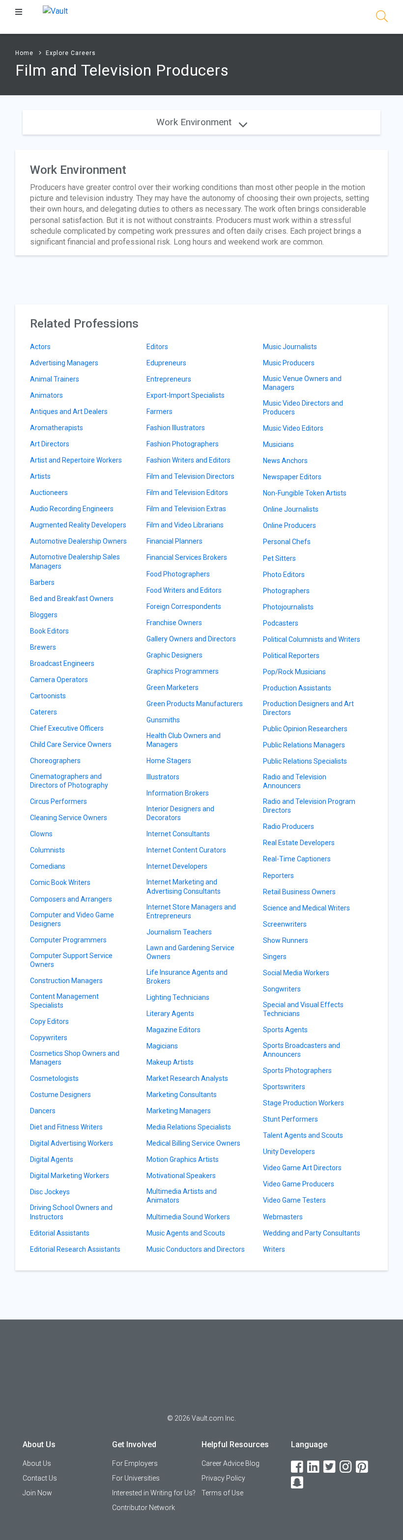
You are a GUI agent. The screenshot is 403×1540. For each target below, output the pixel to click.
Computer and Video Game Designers (72, 919)
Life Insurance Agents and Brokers (187, 976)
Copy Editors (49, 1021)
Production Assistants (297, 688)
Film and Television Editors (187, 492)
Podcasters (280, 623)
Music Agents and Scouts (185, 1233)
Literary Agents (170, 1014)
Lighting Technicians (177, 997)
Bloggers (44, 615)
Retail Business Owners (299, 892)
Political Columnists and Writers (311, 639)
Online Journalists (290, 509)
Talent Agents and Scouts (303, 1135)
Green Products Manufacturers (194, 704)
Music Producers (289, 363)
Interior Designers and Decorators (180, 813)
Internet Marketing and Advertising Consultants (183, 886)
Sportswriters (284, 1087)
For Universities (136, 1478)
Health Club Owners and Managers (183, 740)
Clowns (41, 834)
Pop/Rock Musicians (294, 672)
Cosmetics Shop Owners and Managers (74, 1057)
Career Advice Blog (230, 1463)
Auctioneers (49, 492)
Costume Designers (60, 1095)
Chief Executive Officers (67, 728)
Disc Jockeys (50, 1192)
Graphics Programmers (182, 671)
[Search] (382, 18)
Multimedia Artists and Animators (181, 1195)
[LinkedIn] (314, 1467)
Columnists (47, 850)
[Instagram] (346, 1467)
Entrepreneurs (168, 379)
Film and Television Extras (186, 509)
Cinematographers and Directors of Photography (69, 780)
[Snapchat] (298, 1482)
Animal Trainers (54, 379)
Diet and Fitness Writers (66, 1127)
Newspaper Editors (292, 477)
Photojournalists (288, 607)
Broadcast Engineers (62, 663)
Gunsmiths (163, 720)
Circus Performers (58, 801)
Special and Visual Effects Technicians (303, 1009)
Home (24, 53)
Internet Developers (176, 866)
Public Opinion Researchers (305, 729)
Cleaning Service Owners (68, 818)
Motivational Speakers (181, 1176)
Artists (40, 476)
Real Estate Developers (299, 843)
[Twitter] (330, 1467)
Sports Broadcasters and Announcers (301, 1050)
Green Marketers (172, 687)
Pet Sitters (279, 558)
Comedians (47, 866)
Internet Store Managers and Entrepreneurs (191, 911)
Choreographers (55, 761)
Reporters (278, 876)
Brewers (43, 647)
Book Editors (49, 631)
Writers (274, 1249)
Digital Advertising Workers (71, 1143)
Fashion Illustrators (175, 428)
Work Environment (195, 122)
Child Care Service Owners (71, 744)
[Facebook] (298, 1467)
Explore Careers (71, 53)
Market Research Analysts (187, 1078)
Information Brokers (177, 793)
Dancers (43, 1111)
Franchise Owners (174, 623)
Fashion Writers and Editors (188, 460)
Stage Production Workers (303, 1103)
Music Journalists (290, 347)
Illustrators (162, 777)
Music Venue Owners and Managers (302, 383)
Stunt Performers (290, 1119)
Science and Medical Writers (306, 908)
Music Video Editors (293, 428)
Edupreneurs (166, 363)
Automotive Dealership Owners (78, 541)
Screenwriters (285, 924)
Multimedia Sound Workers (188, 1217)
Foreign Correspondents (183, 606)
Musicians (278, 444)
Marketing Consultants (181, 1095)
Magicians (162, 1046)
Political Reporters (291, 656)
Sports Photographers (297, 1070)
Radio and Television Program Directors (309, 806)
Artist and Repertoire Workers (76, 460)
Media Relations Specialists (188, 1127)
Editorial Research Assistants (75, 1249)
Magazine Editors (173, 1030)
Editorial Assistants (59, 1233)
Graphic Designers (174, 655)
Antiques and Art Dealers (69, 411)
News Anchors (285, 461)
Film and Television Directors (190, 476)
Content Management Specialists (64, 1000)
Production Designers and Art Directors (308, 708)
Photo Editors (284, 574)
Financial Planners (174, 541)
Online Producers (289, 525)
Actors (40, 347)
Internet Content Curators (186, 850)
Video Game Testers (294, 1200)
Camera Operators (59, 680)
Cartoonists (48, 696)
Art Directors (49, 444)
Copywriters (48, 1038)
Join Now (37, 1493)
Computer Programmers (68, 940)
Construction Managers (66, 981)
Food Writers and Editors (184, 590)
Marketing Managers (178, 1111)
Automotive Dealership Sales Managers (75, 561)
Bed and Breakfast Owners (72, 599)
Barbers (42, 582)
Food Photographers (178, 574)
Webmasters (283, 1217)
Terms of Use (222, 1493)
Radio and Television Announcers (294, 781)
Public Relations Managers (304, 745)
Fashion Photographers (182, 444)
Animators (46, 395)
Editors (157, 347)
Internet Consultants (178, 834)
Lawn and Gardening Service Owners (190, 952)
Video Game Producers (298, 1184)
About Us (37, 1463)
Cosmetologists (54, 1078)
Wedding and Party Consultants (311, 1233)
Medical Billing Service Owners (193, 1143)
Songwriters (282, 989)
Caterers (43, 712)
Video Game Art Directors (302, 1168)
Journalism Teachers (179, 932)
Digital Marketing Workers (69, 1176)
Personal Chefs (287, 542)
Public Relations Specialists (305, 761)
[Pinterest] (363, 1467)
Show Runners (285, 940)
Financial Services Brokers (186, 557)
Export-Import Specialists (185, 395)
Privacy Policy (223, 1478)
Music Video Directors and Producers (303, 407)
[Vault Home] (55, 10)
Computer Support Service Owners (71, 960)
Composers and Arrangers (71, 899)
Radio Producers (288, 826)
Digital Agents (51, 1159)
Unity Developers (289, 1151)
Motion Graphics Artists (182, 1159)
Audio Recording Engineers (72, 509)
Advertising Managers (64, 363)
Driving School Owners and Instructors (71, 1212)
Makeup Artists (170, 1062)
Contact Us (40, 1478)
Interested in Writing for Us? (154, 1493)
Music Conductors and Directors (195, 1249)
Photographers (286, 591)
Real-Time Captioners (297, 859)
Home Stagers (168, 761)
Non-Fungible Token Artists (304, 493)
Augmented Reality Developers (78, 525)
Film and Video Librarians (185, 525)
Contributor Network (143, 1508)
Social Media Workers (296, 973)
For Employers (135, 1463)
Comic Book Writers (60, 882)
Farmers (159, 411)
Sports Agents (285, 1030)
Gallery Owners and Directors (191, 639)
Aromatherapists (56, 428)
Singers (275, 957)
